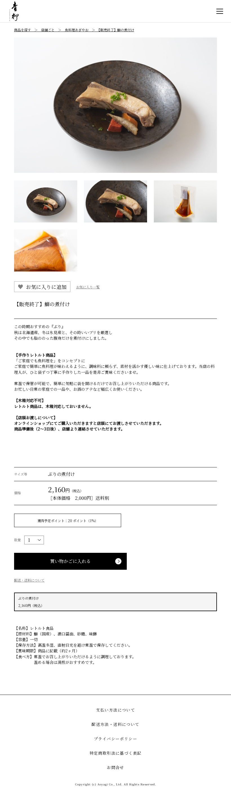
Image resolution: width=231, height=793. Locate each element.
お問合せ (115, 767)
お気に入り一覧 (88, 286)
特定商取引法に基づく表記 (116, 753)
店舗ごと (48, 29)
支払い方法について (115, 710)
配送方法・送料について (115, 724)
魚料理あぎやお (76, 29)
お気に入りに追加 (46, 286)
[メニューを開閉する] (220, 11)
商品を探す (22, 29)
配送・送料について (29, 580)
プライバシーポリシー (115, 738)
